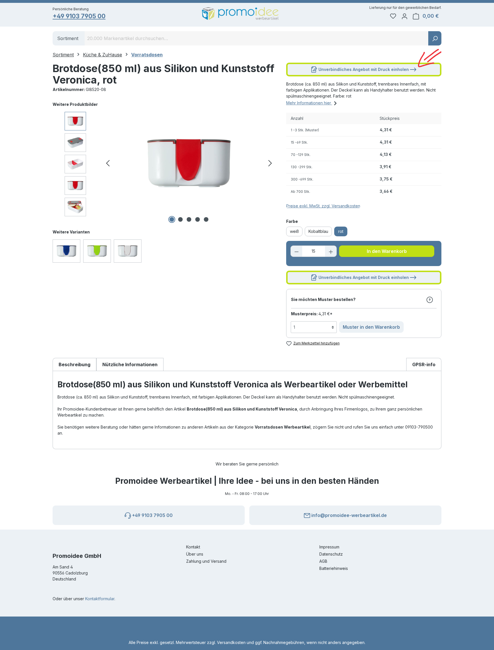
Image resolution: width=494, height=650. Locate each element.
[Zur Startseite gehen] (240, 13)
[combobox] (257, 38)
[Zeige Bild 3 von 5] (189, 219)
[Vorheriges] (107, 163)
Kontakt (193, 546)
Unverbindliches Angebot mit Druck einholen (363, 69)
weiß (294, 231)
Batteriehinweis (333, 568)
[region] (163, 163)
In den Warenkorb (387, 251)
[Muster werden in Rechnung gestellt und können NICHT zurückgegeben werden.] (430, 299)
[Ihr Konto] (404, 16)
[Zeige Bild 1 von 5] (172, 219)
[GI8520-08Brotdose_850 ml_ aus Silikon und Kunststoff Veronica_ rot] (189, 163)
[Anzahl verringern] (296, 251)
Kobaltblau (318, 231)
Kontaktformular (99, 598)
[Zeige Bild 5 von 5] (206, 219)
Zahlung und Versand (206, 561)
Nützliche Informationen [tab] (130, 364)
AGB (323, 561)
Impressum (329, 546)
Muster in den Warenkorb (371, 327)
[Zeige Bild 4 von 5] (197, 219)
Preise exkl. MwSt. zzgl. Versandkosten (323, 205)
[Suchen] (434, 38)
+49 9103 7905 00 (79, 16)
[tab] (74, 364)
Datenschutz (331, 554)
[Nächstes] (270, 163)
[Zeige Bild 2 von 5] (180, 219)
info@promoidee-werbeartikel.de (348, 515)
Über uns (194, 554)
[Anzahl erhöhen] (331, 251)
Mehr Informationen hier (309, 102)
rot (340, 231)
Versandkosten (231, 642)
